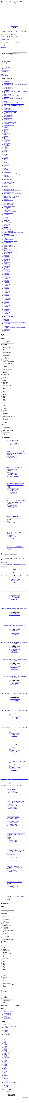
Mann (5, 297)
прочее (6, 199)
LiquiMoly (6, 146)
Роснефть (6, 1085)
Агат (5, 162)
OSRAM (6, 129)
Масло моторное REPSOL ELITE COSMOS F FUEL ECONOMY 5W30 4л (16, 485)
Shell (5, 155)
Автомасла (7, 113)
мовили (6, 187)
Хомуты (6, 217)
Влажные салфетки (9, 88)
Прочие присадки (8, 231)
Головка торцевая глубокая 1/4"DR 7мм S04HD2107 (14, 608)
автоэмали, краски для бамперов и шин (14, 174)
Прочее (6, 215)
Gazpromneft (7, 143)
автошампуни (7, 172)
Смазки (6, 1027)
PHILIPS (6, 130)
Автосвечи (7, 133)
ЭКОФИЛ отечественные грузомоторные (15, 322)
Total (5, 160)
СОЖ (5, 243)
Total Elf (6, 1078)
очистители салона (9, 192)
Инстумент (7, 1033)
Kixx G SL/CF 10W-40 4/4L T (14, 532)
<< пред (3, 575)
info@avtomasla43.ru (6, 39)
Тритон (6, 168)
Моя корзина (14, 26)
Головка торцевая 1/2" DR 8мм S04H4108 (14, 762)
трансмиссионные (9, 123)
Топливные (7, 256)
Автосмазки (7, 140)
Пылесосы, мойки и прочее (11, 102)
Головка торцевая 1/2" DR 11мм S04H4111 (14, 744)
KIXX (5, 1054)
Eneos (5, 1046)
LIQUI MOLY (7, 224)
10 (20, 575)
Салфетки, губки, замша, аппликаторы (14, 104)
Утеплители (7, 108)
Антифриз (6, 234)
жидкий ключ (7, 183)
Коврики (6, 97)
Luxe (5, 148)
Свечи (5, 1031)
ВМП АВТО (7, 164)
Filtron (5, 263)
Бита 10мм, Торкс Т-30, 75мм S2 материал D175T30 (14, 693)
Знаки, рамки (7, 94)
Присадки (6, 220)
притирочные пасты (9, 197)
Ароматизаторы (8, 87)
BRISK (6, 136)
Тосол (5, 248)
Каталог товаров (5, 70)
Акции (2, 72)
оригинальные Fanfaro (10, 122)
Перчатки (6, 214)
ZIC (5, 161)
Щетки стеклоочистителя (10, 111)
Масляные (6, 255)
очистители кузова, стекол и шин (13, 190)
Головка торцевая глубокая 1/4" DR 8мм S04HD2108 (14, 779)
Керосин (6, 238)
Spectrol (6, 1075)
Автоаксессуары (8, 83)
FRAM (6, 270)
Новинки (6, 218)
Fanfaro (6, 1047)
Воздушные (7, 253)
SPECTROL (7, 310)
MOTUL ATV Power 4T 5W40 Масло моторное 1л (15, 468)
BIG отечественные (9, 257)
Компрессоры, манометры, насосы (13, 98)
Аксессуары (7, 1034)
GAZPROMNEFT (8, 1051)
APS (5, 134)
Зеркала (6, 92)
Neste (5, 153)
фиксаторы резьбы (9, 203)
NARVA (6, 127)
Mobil (5, 150)
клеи (5, 185)
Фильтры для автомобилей (11, 250)
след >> (15, 576)
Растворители (7, 242)
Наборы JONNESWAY (10, 211)
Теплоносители (8, 245)
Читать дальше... (5, 562)
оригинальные (8, 120)
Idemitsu (6, 1070)
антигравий (7, 175)
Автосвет (6, 126)
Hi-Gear (6, 144)
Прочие (6, 167)
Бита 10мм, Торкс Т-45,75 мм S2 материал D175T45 (14, 727)
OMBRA (6, 208)
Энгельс (6, 139)
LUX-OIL (6, 283)
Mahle (5, 290)
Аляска (6, 228)
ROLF (5, 1071)
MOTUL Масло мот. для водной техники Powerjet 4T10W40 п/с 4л (16, 452)
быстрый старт (8, 179)
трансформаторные (9, 125)
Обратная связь (5, 75)
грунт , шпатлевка (9, 182)
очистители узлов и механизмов (12, 193)
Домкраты (6, 90)
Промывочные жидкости (10, 241)
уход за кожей (7, 201)
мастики (6, 186)
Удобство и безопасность (10, 106)
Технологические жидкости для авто (13, 232)
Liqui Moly (6, 1057)
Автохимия (7, 169)
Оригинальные (8, 1084)
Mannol (6, 1063)
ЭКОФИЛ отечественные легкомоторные (15, 327)
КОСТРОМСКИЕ (9, 316)
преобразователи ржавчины (11, 196)
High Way (6, 1053)
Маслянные (7, 266)
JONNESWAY (8, 207)
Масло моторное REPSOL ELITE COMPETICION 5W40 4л (16, 501)
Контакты (3, 74)
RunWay (6, 154)
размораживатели (8, 200)
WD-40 (6, 171)
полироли (6, 194)
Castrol (6, 141)
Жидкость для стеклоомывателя (12, 236)
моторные (6, 119)
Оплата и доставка (5, 67)
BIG (5, 1042)
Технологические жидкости (11, 1026)
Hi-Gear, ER (7, 222)
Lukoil (5, 147)
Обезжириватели (8, 239)
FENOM (6, 221)
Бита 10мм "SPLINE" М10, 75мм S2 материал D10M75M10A (14, 660)
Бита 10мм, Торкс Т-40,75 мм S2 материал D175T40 (14, 710)
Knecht (6, 276)
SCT (5, 132)
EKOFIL (6, 1044)
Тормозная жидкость (9, 246)
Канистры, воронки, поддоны (12, 95)
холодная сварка (8, 204)
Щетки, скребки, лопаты (10, 112)
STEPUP (6, 157)
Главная (3, 65)
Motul (5, 151)
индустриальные (8, 116)
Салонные (6, 267)
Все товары (7, 81)
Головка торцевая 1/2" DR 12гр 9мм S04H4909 (14, 591)
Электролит (7, 249)
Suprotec (6, 158)
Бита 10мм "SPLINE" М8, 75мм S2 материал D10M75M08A (14, 677)
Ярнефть (6, 1086)
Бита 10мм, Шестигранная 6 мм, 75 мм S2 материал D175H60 (14, 643)
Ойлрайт (6, 165)
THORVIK (7, 210)
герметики (7, 180)
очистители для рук (9, 189)
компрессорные (8, 118)
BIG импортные (8, 252)
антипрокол (7, 178)
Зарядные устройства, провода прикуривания (16, 91)
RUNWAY (7, 225)
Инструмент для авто (9, 206)
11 (23, 575)
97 (27, 575)
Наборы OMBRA (8, 213)
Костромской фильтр (9, 1082)
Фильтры (6, 1029)
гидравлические (8, 115)
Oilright (6, 1068)
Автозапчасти (4, 71)
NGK (5, 137)
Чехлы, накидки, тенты (10, 109)
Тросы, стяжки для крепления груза (13, 105)
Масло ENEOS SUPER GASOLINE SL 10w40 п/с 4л (14, 517)
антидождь (7, 176)
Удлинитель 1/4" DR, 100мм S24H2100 (14, 625)
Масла (5, 1024)
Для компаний (4, 68)
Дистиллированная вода (10, 235)
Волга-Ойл (7, 1081)
